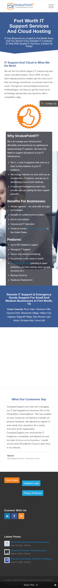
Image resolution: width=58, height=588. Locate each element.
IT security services (20, 263)
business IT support (36, 228)
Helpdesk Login (31, 483)
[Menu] (50, 6)
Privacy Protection (33, 493)
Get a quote (12, 480)
